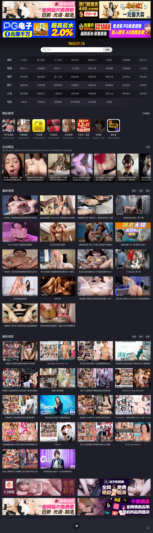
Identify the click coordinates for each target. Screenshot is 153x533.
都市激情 (24, 93)
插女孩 (24, 102)
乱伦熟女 (126, 76)
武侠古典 (75, 93)
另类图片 (143, 85)
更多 (148, 191)
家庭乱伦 (41, 93)
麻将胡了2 (92, 60)
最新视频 (8, 191)
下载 (148, 147)
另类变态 (143, 76)
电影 (9, 76)
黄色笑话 (126, 93)
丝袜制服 (109, 68)
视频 (9, 68)
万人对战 (58, 60)
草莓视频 (58, 102)
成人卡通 (58, 76)
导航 (9, 101)
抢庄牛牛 (143, 60)
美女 (134, 191)
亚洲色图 (41, 85)
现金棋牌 (126, 60)
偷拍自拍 (41, 76)
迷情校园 (92, 93)
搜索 (107, 49)
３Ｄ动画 (75, 68)
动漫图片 (75, 85)
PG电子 (24, 60)
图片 (9, 85)
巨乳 (141, 191)
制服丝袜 (92, 76)
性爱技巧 (143, 93)
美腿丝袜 (92, 85)
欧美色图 (58, 85)
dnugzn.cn (76, 43)
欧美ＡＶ (58, 68)
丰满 (134, 336)
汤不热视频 (75, 102)
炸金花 (109, 60)
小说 (9, 93)
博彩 (9, 60)
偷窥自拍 (24, 85)
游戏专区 (75, 60)
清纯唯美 (109, 85)
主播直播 (126, 68)
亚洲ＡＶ (24, 68)
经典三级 (109, 76)
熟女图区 (126, 85)
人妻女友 (58, 93)
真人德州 (41, 60)
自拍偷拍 (41, 68)
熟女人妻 (92, 68)
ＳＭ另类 (143, 68)
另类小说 (109, 93)
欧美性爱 (75, 76)
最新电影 (8, 336)
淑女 (141, 336)
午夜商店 (41, 102)
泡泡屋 (109, 102)
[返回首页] (148, 528)
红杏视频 (92, 102)
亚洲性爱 (24, 76)
